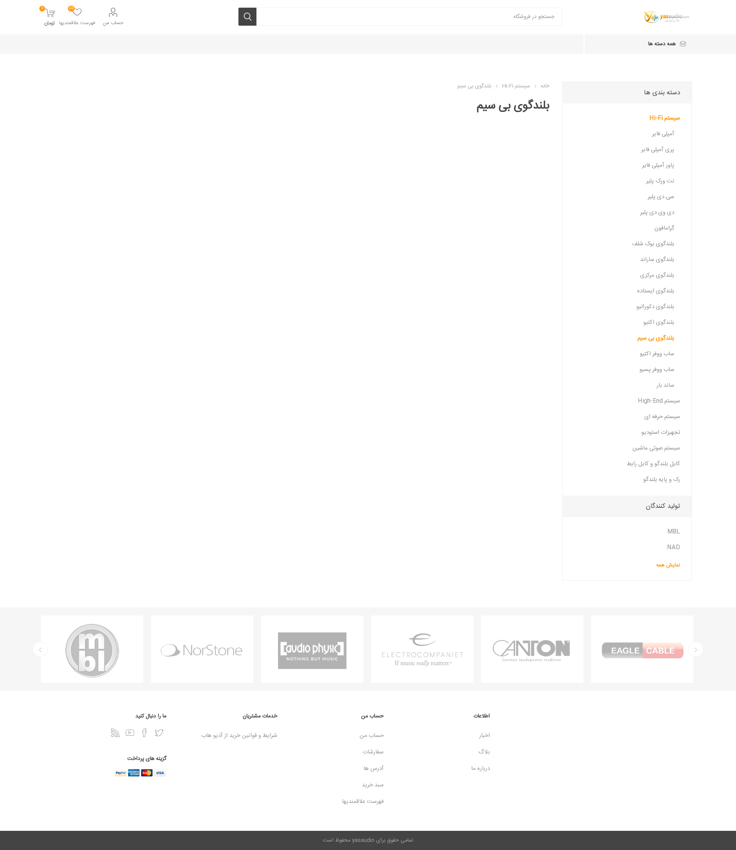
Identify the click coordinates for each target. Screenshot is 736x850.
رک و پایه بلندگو (661, 479)
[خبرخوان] (115, 733)
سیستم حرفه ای (662, 417)
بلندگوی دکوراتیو (655, 307)
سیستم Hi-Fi (664, 118)
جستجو (247, 17)
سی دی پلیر (661, 197)
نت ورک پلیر (660, 181)
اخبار (484, 735)
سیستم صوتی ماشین (656, 448)
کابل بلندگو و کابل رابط (653, 464)
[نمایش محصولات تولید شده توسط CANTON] (532, 649)
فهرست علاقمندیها (363, 801)
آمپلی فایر (663, 134)
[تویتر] (159, 733)
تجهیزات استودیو (660, 432)
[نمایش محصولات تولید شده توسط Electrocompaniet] (422, 649)
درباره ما (480, 768)
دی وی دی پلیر (657, 212)
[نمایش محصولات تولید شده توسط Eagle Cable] (642, 649)
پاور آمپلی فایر (658, 165)
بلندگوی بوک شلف (653, 244)
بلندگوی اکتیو (658, 322)
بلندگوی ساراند (657, 259)
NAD (673, 547)
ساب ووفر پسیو (656, 369)
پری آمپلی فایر (657, 149)
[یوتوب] (130, 733)
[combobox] (409, 17)
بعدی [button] (40, 649)
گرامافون (664, 228)
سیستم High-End (659, 401)
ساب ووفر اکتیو (657, 354)
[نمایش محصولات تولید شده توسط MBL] (92, 649)
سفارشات (373, 752)
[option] (642, 649)
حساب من (113, 23)
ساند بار (665, 385)
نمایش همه (668, 565)
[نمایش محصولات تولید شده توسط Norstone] (202, 649)
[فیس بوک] (144, 733)
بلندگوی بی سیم (655, 338)
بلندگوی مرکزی (657, 275)
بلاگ (484, 752)
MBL (673, 532)
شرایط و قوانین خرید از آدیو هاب (239, 735)
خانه (544, 86)
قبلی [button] (695, 649)
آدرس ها (373, 768)
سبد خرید (373, 785)
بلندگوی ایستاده (655, 291)
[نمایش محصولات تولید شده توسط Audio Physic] (312, 649)
